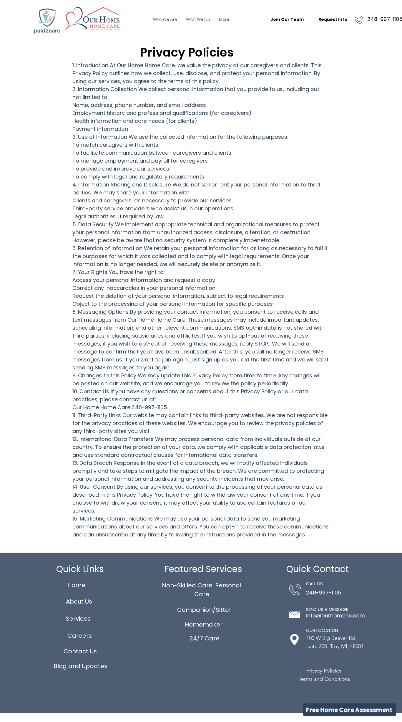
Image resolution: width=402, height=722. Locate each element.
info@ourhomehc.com (335, 615)
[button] (350, 710)
